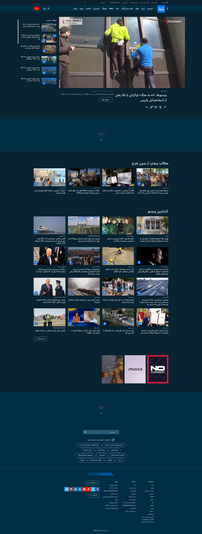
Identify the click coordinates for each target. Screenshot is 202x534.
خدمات (134, 482)
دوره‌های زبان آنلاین (130, 511)
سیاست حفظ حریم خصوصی (110, 497)
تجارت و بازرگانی (127, 8)
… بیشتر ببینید (106, 99)
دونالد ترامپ (101, 450)
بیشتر (116, 482)
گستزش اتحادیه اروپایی (117, 455)
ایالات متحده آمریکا (96, 460)
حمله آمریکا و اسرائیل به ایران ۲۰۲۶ (89, 445)
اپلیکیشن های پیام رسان (129, 502)
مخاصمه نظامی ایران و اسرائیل (114, 445)
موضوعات (151, 482)
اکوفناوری (165, 297)
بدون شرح (165, 188)
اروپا (143, 8)
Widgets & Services (129, 505)
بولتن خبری (133, 488)
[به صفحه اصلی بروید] (161, 9)
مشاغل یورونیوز (113, 502)
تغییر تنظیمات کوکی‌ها (112, 508)
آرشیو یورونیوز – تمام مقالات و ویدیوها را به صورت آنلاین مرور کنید (147, 519)
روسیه (120, 460)
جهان (137, 8)
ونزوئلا (82, 460)
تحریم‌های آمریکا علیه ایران (85, 455)
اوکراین (110, 460)
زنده (36, 8)
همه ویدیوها (41, 339)
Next (111, 8)
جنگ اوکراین (114, 450)
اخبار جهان (62, 236)
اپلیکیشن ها (133, 499)
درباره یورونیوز (114, 485)
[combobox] (96, 2)
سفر (117, 8)
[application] (122, 52)
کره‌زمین (96, 8)
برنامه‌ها (151, 511)
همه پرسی (102, 455)
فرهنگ (104, 8)
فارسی (164, 2)
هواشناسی (133, 491)
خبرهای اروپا (130, 236)
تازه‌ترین (150, 8)
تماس (116, 499)
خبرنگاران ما (150, 514)
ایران (166, 236)
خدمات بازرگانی (113, 488)
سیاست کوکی (114, 494)
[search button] (85, 2)
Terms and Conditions (110, 491)
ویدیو (81, 8)
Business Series (59, 328)
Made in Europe (94, 236)
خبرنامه (95, 495)
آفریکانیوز (133, 508)
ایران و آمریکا (88, 450)
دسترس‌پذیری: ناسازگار (111, 505)
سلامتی (88, 8)
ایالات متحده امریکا (59, 297)
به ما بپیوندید (132, 497)
